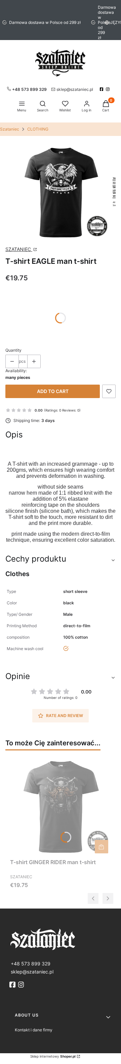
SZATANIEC (18, 249)
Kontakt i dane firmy (33, 1029)
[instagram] (108, 89)
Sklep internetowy (53, 1056)
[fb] (13, 984)
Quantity (13, 350)
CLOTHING (37, 129)
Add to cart (53, 391)
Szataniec (9, 129)
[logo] (60, 938)
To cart (101, 846)
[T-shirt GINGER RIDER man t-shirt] (60, 805)
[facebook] (102, 89)
